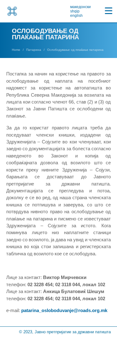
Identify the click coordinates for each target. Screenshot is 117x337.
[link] (12, 11)
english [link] (76, 15)
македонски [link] (80, 7)
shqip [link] (75, 11)
